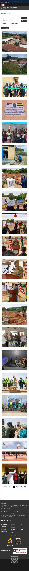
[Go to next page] (19, 487)
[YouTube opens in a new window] (10, 520)
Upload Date (14, 23)
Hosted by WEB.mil (5, 550)
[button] (6, 2)
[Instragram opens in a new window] (4, 520)
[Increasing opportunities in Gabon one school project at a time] (14, 41)
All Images (4, 23)
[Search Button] (25, 5)
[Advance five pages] (21, 487)
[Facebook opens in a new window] (2, 520)
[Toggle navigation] (27, 5)
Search (24, 18)
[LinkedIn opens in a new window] (7, 520)
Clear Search (5, 28)
